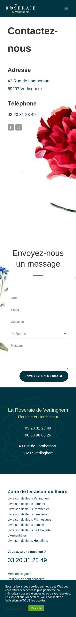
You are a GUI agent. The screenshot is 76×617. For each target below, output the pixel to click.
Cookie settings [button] (16, 608)
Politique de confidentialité (26, 579)
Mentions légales (19, 574)
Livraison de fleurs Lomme (26, 524)
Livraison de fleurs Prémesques (29, 519)
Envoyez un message (44, 376)
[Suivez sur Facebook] (11, 127)
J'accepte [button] (36, 608)
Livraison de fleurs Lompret (26, 504)
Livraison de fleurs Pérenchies (28, 509)
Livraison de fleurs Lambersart (28, 514)
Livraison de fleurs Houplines (28, 540)
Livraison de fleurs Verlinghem (28, 498)
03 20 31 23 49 (22, 114)
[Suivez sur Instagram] (18, 127)
